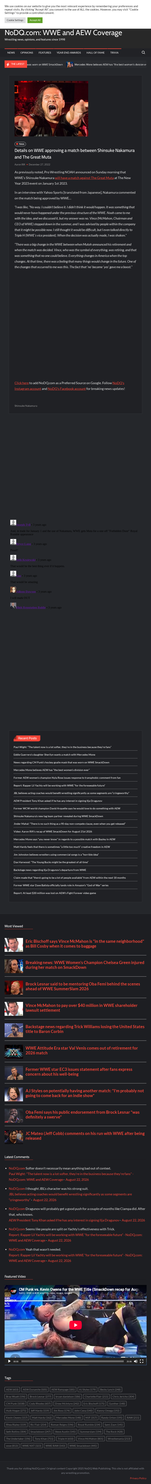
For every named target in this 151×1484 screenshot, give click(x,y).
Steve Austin (65, 1431)
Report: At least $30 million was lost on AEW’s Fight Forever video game (55, 893)
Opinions (26, 52)
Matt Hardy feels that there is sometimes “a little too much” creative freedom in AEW (62, 846)
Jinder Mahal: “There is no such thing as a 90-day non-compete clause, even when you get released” (70, 823)
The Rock (114, 1431)
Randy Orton (111, 1417)
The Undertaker (18, 1438)
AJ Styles (87, 1389)
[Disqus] (75, 564)
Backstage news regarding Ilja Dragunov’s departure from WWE (50, 869)
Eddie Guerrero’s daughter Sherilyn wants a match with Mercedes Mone (54, 754)
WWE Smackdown (83, 1445)
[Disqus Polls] (75, 466)
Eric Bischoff (94, 1403)
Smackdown (40, 1431)
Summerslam (90, 1431)
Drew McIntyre (67, 1403)
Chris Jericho (123, 1396)
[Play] (9, 1361)
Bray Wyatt (15, 1396)
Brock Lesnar (40, 1396)
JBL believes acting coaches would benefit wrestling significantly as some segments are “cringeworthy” (71, 793)
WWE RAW (55, 1445)
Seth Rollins (16, 1431)
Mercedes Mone (68, 1417)
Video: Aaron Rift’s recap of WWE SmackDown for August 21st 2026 (53, 831)
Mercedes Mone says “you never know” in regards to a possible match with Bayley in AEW (64, 839)
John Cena (83, 1410)
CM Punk (15, 1403)
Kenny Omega (108, 1410)
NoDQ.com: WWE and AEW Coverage (63, 32)
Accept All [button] (35, 20)
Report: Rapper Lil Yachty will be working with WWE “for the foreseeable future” (59, 785)
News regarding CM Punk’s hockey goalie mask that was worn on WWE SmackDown (61, 762)
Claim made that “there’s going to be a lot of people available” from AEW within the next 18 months (70, 877)
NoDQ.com (17, 1168)
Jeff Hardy (40, 1410)
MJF (91, 1417)
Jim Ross (61, 1410)
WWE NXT (31, 1445)
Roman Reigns (62, 1424)
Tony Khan (44, 1438)
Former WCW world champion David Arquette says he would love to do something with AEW (67, 808)
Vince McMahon (90, 1438)
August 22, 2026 (77, 1179)
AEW (12, 1389)
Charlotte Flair (96, 1396)
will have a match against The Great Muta (84, 178)
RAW (133, 1417)
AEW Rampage (63, 1389)
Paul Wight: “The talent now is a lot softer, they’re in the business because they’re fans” (62, 747)
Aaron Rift (20, 164)
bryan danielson (68, 1396)
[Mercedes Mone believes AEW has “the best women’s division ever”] (46, 64)
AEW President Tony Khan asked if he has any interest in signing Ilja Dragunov (58, 800)
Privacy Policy (138, 1478)
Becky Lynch (110, 1389)
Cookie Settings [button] (15, 20)
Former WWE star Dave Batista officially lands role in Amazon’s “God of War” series (61, 885)
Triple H (65, 1438)
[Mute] (136, 1361)
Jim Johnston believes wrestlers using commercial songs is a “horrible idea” (56, 854)
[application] (76, 1325)
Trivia (114, 52)
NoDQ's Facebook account (67, 389)
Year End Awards (69, 52)
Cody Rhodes (40, 1403)
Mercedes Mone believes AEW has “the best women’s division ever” (89, 64)
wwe (12, 1445)
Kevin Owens (17, 1417)
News (11, 52)
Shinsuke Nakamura (26, 405)
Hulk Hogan (16, 1410)
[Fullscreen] (141, 1361)
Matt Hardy (42, 1417)
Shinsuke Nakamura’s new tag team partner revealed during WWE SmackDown (58, 816)
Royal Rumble (89, 1424)
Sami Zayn (114, 1424)
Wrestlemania (119, 1438)
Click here (22, 383)
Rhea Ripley (16, 1424)
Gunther (117, 1403)
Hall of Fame (96, 52)
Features (45, 52)
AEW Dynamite (35, 1389)
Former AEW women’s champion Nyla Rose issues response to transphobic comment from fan (67, 777)
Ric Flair (38, 1424)
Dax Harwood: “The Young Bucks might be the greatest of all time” (51, 862)
